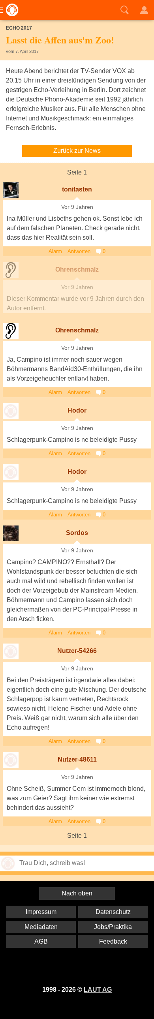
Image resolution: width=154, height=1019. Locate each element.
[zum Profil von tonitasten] (11, 190)
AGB (41, 941)
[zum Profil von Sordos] (11, 533)
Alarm (55, 251)
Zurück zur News (77, 150)
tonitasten (77, 189)
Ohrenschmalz (77, 269)
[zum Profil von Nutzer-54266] (11, 651)
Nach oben (77, 893)
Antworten (79, 251)
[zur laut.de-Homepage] (10, 10)
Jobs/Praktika (113, 926)
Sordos (77, 532)
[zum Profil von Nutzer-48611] (11, 760)
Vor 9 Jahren (77, 207)
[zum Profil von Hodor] (11, 411)
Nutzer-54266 (77, 650)
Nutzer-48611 (77, 759)
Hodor (77, 410)
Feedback (113, 941)
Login (144, 10)
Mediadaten (41, 926)
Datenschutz (113, 911)
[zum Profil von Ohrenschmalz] (11, 270)
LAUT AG (98, 989)
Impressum (41, 911)
